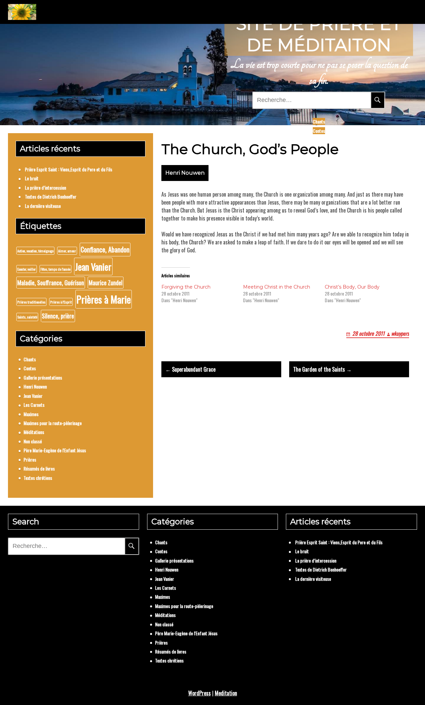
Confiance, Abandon (105, 249)
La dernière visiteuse (43, 205)
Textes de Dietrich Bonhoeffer (50, 196)
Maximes (31, 413)
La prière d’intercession (45, 187)
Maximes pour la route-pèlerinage (53, 422)
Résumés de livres (39, 468)
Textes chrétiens (38, 477)
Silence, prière (58, 315)
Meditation (226, 693)
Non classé (33, 441)
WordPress (199, 693)
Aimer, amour (67, 250)
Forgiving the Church (186, 287)
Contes (319, 130)
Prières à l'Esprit (61, 302)
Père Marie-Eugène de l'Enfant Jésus (55, 450)
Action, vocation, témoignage (35, 250)
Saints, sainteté (27, 316)
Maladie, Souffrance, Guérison (50, 282)
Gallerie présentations (43, 377)
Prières (30, 459)
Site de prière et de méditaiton (318, 34)
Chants (319, 121)
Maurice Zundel (106, 282)
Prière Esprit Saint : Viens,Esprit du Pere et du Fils (68, 169)
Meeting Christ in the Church (276, 287)
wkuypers (400, 333)
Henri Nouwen (185, 173)
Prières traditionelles (31, 302)
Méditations (34, 431)
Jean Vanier (93, 266)
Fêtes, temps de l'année (55, 269)
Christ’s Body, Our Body (352, 287)
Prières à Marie (103, 299)
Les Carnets (34, 404)
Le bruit (32, 178)
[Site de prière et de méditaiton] (22, 12)
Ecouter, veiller (26, 269)
